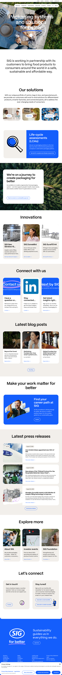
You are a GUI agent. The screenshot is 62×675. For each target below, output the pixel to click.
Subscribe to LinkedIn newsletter (44, 604)
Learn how (36, 642)
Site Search (20, 661)
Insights (42, 1)
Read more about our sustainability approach (18, 198)
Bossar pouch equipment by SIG (38, 659)
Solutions (18, 5)
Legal (47, 657)
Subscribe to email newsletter (43, 599)
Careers (49, 5)
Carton (9, 116)
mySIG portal (56, 1)
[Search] (52, 5)
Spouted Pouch (49, 116)
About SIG (37, 5)
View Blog (31, 370)
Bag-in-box (29, 116)
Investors (43, 5)
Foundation (47, 1)
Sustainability (31, 5)
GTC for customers (50, 660)
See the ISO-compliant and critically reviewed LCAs (42, 153)
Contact (51, 1)
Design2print (35, 657)
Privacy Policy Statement (52, 655)
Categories (23, 5)
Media (38, 1)
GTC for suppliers (50, 658)
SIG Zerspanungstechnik (37, 661)
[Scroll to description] (31, 35)
